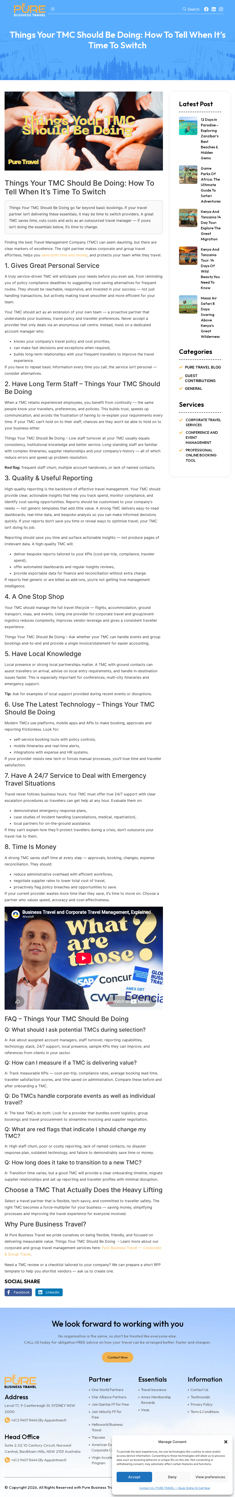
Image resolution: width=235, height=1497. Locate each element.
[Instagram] (221, 9)
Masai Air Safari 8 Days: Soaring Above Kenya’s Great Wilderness (210, 317)
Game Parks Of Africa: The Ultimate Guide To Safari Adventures (211, 184)
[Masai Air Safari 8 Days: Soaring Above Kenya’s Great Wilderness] (188, 304)
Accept (134, 1477)
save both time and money (64, 255)
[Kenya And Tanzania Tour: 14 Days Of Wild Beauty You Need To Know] (188, 256)
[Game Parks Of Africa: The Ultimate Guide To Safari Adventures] (188, 174)
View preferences (210, 1477)
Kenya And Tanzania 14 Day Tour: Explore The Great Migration (211, 225)
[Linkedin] (213, 9)
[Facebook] (206, 9)
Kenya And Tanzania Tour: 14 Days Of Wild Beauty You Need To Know (210, 268)
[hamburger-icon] (53, 9)
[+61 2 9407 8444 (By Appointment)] (7, 1420)
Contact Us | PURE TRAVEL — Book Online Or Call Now (174, 1488)
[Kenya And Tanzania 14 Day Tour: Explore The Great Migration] (188, 218)
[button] (226, 1442)
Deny (172, 1477)
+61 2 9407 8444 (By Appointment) (38, 1420)
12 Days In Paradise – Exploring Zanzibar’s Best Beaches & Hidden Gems (209, 138)
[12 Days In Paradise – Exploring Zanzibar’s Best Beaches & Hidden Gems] (188, 126)
